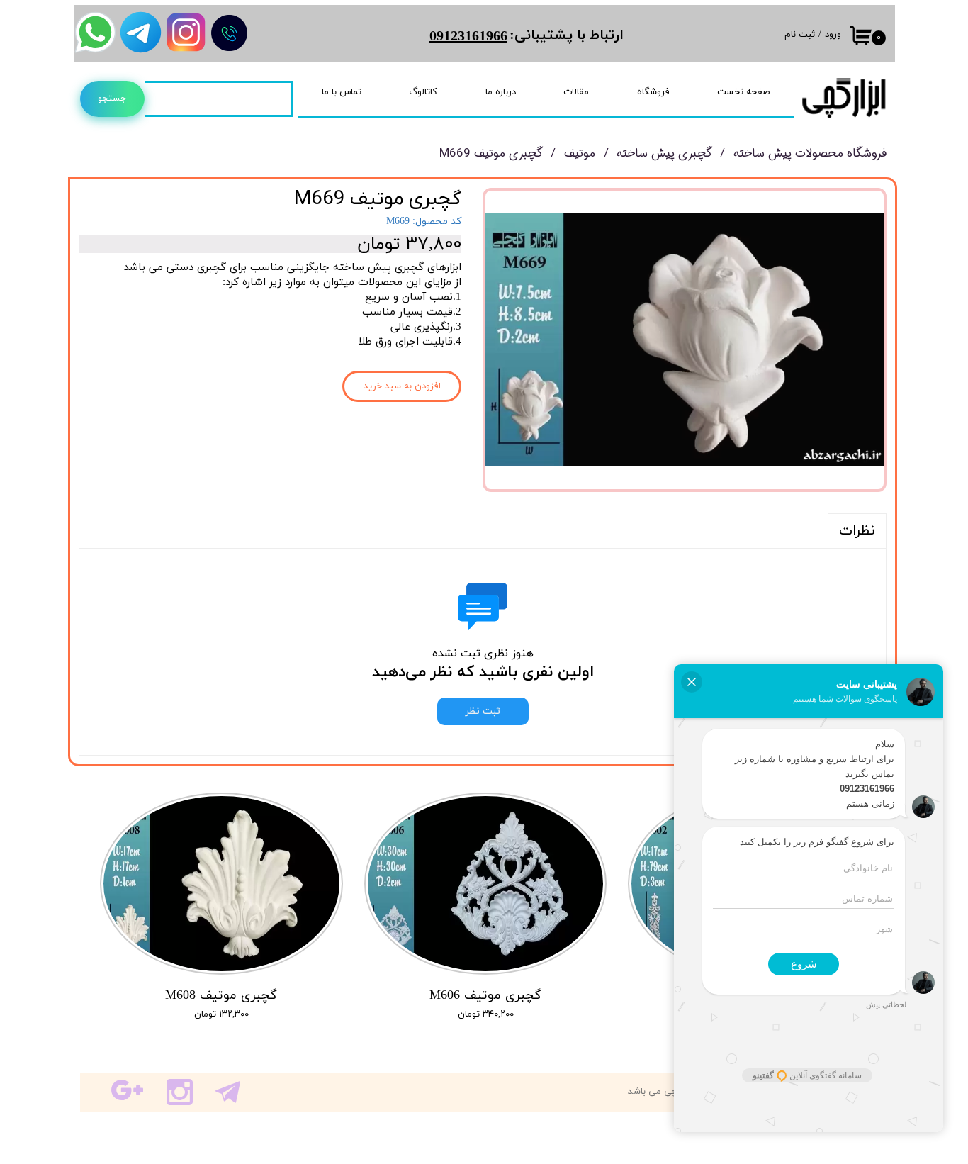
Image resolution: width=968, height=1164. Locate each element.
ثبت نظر (483, 711)
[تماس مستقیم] (229, 33)
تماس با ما (341, 92)
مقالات (576, 92)
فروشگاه (653, 92)
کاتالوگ (423, 92)
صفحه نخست (743, 92)
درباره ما (500, 92)
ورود (833, 34)
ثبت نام (799, 34)
